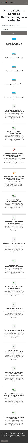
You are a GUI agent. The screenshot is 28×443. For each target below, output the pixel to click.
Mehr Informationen (21, 436)
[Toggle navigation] (25, 2)
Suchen (14, 33)
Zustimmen (4, 441)
